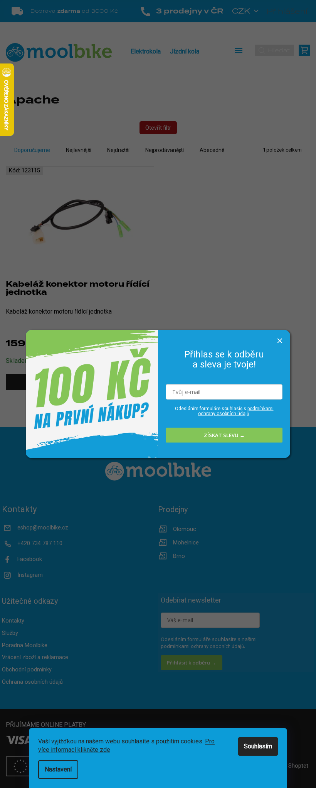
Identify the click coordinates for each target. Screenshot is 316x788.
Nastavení (58, 769)
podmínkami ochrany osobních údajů (236, 411)
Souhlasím (258, 746)
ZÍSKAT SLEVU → (224, 435)
